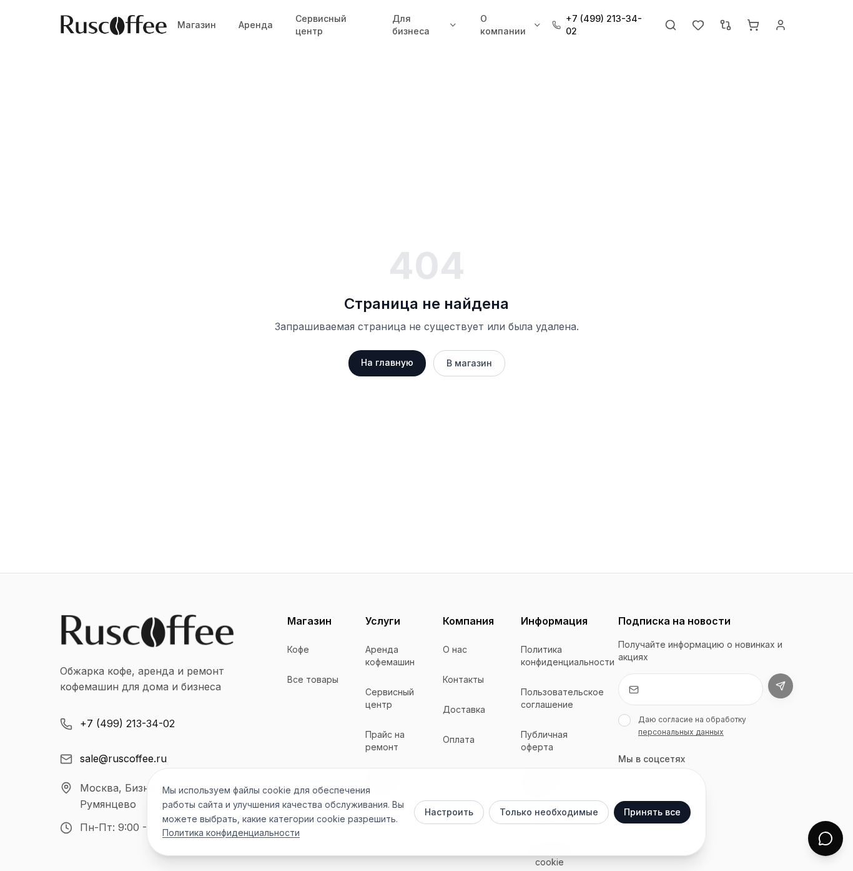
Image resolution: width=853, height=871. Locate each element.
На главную (387, 362)
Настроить (449, 812)
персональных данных (681, 732)
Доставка (464, 709)
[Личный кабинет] (780, 25)
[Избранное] (698, 25)
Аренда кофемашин (390, 655)
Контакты (463, 679)
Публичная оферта (544, 740)
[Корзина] (753, 25)
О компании (503, 24)
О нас (455, 649)
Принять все (652, 812)
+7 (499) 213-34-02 (127, 723)
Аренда (256, 24)
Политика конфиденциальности (567, 655)
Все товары (312, 679)
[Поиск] (670, 25)
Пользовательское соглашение (562, 698)
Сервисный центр (321, 24)
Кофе (298, 649)
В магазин (469, 363)
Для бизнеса (411, 24)
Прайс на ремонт (385, 740)
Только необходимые (549, 812)
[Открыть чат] (825, 838)
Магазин (196, 24)
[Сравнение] (725, 25)
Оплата (459, 739)
